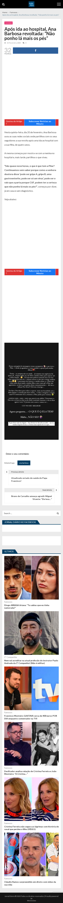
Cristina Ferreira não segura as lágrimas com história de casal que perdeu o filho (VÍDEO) (31, 827)
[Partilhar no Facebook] (35, 50)
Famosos (8, 23)
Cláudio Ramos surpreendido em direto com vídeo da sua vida (30, 883)
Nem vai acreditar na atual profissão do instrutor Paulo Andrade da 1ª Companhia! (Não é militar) (31, 661)
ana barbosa (23, 463)
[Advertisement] (31, 87)
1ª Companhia (10, 657)
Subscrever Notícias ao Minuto (40, 122)
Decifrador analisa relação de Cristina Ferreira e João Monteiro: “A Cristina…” (30, 772)
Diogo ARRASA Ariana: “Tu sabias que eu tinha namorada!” (26, 606)
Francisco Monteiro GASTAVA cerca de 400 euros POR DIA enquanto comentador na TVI (30, 717)
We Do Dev (31, 900)
